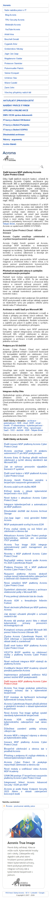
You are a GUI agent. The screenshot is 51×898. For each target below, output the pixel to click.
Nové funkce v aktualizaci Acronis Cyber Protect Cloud (25, 499)
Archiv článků (9, 144)
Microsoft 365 (10, 428)
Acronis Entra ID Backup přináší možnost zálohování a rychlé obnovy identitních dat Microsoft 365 (25, 460)
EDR (32, 423)
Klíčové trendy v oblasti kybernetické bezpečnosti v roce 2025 (25, 492)
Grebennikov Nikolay (13, 49)
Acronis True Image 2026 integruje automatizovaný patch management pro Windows (25, 547)
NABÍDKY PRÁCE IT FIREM (16, 105)
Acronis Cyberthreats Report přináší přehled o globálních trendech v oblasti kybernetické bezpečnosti (25, 706)
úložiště (19, 430)
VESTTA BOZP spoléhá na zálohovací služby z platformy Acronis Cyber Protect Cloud (25, 654)
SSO (12, 430)
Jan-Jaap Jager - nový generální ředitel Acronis (25, 519)
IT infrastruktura (18, 425)
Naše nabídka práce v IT (15, 10)
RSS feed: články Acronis (15, 893)
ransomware (35, 428)
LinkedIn (34, 893)
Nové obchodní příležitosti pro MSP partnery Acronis (25, 608)
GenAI (6, 425)
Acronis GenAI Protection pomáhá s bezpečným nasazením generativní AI (25, 481)
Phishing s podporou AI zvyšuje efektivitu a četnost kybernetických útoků (25, 756)
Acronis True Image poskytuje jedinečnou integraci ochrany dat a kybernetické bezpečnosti (25, 690)
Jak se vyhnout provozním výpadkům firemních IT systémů (25, 467)
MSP (20, 428)
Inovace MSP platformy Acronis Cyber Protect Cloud (25, 743)
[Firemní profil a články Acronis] (9, 163)
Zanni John (9, 88)
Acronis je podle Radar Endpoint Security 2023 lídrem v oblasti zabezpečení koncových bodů (25, 791)
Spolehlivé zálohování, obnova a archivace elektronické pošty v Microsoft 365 (25, 590)
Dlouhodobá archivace (13, 135)
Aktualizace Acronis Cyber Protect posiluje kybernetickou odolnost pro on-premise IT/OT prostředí (25, 537)
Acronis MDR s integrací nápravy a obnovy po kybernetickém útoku (25, 736)
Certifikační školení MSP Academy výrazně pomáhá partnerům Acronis (25, 669)
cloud (25, 423)
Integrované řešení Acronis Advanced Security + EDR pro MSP (25, 783)
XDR (27, 430)
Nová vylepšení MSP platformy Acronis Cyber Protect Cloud (25, 584)
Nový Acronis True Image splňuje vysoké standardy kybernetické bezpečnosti (25, 714)
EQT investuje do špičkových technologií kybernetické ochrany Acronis (25, 698)
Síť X (27, 893)
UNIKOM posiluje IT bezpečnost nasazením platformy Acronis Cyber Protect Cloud (25, 776)
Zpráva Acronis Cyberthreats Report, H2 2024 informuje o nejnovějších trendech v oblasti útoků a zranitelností (25, 638)
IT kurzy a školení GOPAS (15, 130)
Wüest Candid (10, 83)
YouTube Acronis (12, 29)
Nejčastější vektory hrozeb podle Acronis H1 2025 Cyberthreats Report (25, 561)
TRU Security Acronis (14, 20)
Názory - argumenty (12, 139)
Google (41, 893)
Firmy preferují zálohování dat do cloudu (23, 596)
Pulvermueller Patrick (14, 68)
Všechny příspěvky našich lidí (17, 92)
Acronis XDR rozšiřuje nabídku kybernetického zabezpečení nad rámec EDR (25, 722)
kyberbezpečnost (34, 425)
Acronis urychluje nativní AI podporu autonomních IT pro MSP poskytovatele (25, 452)
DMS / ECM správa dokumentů (17, 115)
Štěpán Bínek (9, 224)
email (38, 423)
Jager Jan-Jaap (11, 54)
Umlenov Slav (10, 78)
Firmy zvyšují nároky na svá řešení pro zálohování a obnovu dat (25, 530)
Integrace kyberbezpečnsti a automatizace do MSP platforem (25, 505)
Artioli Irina (9, 34)
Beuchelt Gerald (11, 39)
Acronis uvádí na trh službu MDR (20, 487)
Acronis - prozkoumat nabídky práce (20, 806)
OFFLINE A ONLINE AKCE (15, 110)
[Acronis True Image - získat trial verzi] (23, 888)
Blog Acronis (10, 15)
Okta (26, 428)
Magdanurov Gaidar (13, 58)
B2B (19, 423)
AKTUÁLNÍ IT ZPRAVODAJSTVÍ (18, 101)
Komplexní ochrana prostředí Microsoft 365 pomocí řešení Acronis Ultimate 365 (25, 631)
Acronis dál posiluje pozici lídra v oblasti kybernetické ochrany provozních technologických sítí (25, 623)
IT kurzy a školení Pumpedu (16, 125)
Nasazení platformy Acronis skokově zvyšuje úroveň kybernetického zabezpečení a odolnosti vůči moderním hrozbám (25, 576)
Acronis (7, 5)
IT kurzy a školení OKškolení (16, 120)
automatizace (10, 423)
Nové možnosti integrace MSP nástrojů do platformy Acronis (25, 662)
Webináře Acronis (13, 25)
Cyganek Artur (10, 44)
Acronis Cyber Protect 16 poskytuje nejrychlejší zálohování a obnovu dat (25, 763)
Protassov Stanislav (13, 63)
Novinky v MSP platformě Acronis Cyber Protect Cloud (25, 554)
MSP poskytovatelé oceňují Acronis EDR (24, 524)
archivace (31, 421)
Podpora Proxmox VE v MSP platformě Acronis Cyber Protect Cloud (25, 568)
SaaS (6, 430)
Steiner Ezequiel (11, 73)
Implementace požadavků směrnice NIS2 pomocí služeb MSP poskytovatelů (25, 676)
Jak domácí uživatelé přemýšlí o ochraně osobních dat (25, 615)
